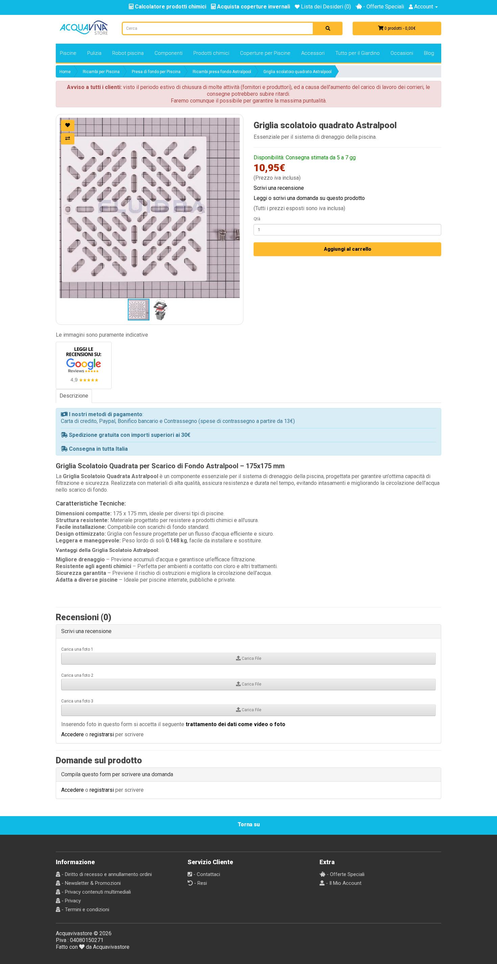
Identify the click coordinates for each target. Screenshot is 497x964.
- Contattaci (206, 874)
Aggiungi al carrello (347, 249)
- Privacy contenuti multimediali (95, 892)
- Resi (200, 883)
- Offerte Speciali (383, 6)
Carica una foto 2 (77, 675)
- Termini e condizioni (84, 909)
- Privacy (70, 901)
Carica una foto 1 (77, 649)
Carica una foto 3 (77, 701)
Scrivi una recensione (279, 188)
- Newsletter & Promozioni (90, 883)
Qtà (257, 219)
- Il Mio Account (343, 883)
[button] (150, 208)
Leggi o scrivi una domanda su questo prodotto (309, 198)
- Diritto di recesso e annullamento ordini (106, 874)
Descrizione (74, 396)
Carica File (251, 658)
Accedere (72, 734)
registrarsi (102, 734)
